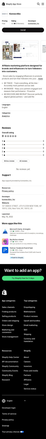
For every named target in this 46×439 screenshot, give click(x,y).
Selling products (9, 316)
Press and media (31, 371)
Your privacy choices (11, 432)
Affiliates (27, 380)
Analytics (6, 116)
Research (6, 380)
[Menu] (43, 4)
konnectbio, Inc (33, 23)
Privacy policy (8, 191)
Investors (28, 366)
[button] (23, 232)
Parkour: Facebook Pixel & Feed (21, 248)
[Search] (38, 4)
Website (5, 203)
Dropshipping (29, 307)
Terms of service (9, 414)
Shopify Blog (7, 375)
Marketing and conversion (8, 331)
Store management (10, 337)
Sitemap (5, 426)
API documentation (10, 362)
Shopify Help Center (10, 357)
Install (23, 30)
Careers (27, 362)
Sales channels (8, 307)
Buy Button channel (17, 239)
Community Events (10, 371)
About (26, 357)
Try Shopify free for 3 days (23, 278)
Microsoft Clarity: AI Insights (20, 229)
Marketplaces (29, 312)
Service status (30, 389)
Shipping (27, 334)
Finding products (9, 312)
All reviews (23, 161)
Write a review (9, 161)
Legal (26, 384)
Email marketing (30, 325)
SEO (25, 330)
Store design (7, 325)
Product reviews (31, 316)
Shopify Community (10, 366)
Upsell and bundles (32, 321)
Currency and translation (29, 340)
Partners (27, 375)
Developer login (8, 408)
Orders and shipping (10, 321)
